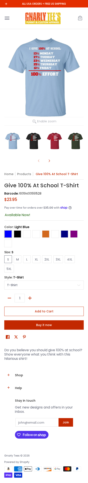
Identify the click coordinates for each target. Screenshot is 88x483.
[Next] (49, 160)
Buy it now (44, 325)
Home (8, 174)
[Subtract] (9, 298)
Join (66, 422)
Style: (14, 277)
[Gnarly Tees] (43, 18)
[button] (80, 18)
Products (24, 174)
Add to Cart (44, 311)
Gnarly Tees (12, 455)
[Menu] (6, 18)
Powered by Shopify (16, 462)
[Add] (30, 298)
